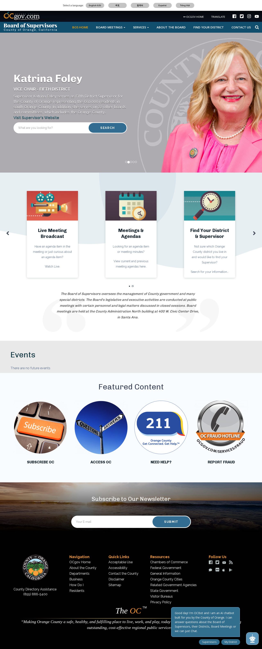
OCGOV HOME (195, 17)
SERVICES (140, 27)
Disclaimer (116, 579)
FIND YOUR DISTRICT (208, 27)
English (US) (95, 5)
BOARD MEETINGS (109, 27)
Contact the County (123, 573)
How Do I (76, 585)
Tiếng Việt (185, 5)
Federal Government (165, 568)
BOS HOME (80, 27)
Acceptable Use (120, 562)
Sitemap (114, 585)
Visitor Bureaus (161, 596)
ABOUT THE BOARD (171, 27)
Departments (79, 573)
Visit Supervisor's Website (36, 117)
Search (256, 27)
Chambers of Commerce (169, 562)
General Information (165, 573)
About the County (82, 568)
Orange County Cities (166, 579)
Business (76, 579)
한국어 (140, 5)
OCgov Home (79, 562)
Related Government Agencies (173, 585)
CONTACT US (241, 27)
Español (162, 5)
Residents (76, 591)
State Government (164, 591)
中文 (117, 5)
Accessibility (117, 568)
